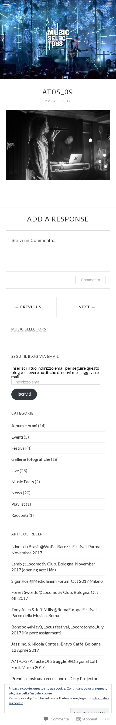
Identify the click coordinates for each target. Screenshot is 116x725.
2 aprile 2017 (58, 101)
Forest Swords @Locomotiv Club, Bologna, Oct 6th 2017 (54, 595)
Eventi (17, 436)
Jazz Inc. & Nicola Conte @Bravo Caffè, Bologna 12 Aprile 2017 (56, 646)
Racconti (19, 515)
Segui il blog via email (35, 356)
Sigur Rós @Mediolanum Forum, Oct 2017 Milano (57, 581)
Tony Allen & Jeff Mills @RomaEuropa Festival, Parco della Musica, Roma (54, 612)
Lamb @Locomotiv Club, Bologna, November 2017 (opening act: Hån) (53, 566)
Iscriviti (24, 394)
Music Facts (22, 481)
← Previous (28, 306)
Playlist (18, 503)
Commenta (90, 279)
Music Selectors (28, 329)
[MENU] (6, 6)
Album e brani (24, 425)
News (16, 492)
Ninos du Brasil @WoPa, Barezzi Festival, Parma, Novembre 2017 (56, 549)
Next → (87, 306)
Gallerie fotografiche (30, 459)
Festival (18, 448)
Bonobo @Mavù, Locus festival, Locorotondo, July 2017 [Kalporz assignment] (57, 629)
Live (15, 470)
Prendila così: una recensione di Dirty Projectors (55, 678)
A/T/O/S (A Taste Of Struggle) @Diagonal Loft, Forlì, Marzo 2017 (54, 664)
